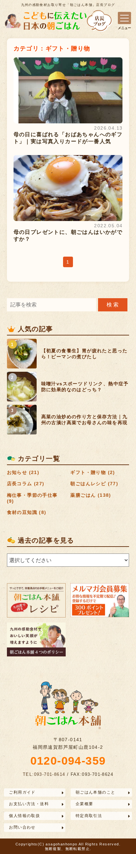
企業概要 (84, 804)
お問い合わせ (22, 827)
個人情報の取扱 (24, 815)
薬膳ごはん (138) (90, 495)
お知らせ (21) (23, 472)
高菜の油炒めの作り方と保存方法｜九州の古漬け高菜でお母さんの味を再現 (84, 419)
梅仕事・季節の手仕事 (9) (32, 498)
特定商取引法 (89, 815)
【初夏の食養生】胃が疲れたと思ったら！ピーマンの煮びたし (84, 353)
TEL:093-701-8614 (44, 774)
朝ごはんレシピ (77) (94, 483)
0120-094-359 (68, 760)
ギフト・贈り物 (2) (92, 472)
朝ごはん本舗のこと (96, 792)
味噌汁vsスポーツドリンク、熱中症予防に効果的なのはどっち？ (85, 386)
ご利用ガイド (22, 792)
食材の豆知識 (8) (27, 512)
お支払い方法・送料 (29, 804)
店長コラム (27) (26, 483)
